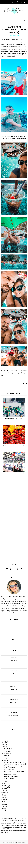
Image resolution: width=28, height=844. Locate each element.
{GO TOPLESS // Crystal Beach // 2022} (13, 771)
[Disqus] (14, 498)
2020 (3, 790)
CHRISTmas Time (14, 660)
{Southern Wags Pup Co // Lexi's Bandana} (14, 764)
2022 (5, 387)
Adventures (14, 657)
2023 (3, 744)
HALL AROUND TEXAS (10, 842)
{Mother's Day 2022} (8, 778)
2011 (3, 806)
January (6, 787)
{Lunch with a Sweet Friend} (10, 776)
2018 (3, 794)
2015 (3, 799)
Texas (14, 696)
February (6, 785)
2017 (3, 796)
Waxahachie (14, 712)
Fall (14, 676)
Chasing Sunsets (14, 667)
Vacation (14, 709)
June (5, 759)
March (5, 783)
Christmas (14, 670)
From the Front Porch (14, 679)
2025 (14, 654)
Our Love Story (14, 686)
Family (13, 387)
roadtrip (14, 718)
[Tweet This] (18, 383)
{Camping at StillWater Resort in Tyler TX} (14, 766)
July (5, 757)
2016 (3, 797)
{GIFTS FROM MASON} (9, 769)
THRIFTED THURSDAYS (14, 692)
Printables (14, 689)
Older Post (23, 558)
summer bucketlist (14, 722)
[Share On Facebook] (21, 383)
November (6, 750)
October (6, 751)
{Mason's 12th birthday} (9, 767)
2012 (3, 804)
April (5, 782)
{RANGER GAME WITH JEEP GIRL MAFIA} (13, 773)
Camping (9, 387)
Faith (14, 673)
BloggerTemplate (22, 842)
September (6, 753)
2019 (3, 792)
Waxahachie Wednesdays (14, 715)
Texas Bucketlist (14, 699)
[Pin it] (26, 383)
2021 (3, 789)
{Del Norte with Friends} (9, 774)
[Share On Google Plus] (23, 383)
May (5, 760)
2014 (3, 801)
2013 (3, 803)
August (5, 755)
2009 (3, 810)
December (6, 748)
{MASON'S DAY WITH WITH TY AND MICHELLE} (14, 762)
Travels (14, 705)
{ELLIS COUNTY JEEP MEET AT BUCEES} (12, 780)
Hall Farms (14, 683)
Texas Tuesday (14, 702)
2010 (3, 808)
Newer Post (5, 558)
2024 (3, 743)
